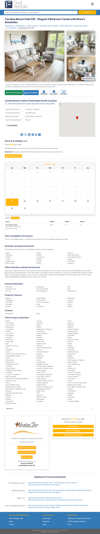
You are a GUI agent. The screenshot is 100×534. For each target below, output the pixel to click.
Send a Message (74, 431)
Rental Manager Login (16, 518)
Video (44, 524)
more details (12, 125)
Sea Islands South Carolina (48, 26)
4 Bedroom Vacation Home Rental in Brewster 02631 (45, 498)
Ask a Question (32, 92)
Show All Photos (87, 78)
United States (20, 26)
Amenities (63, 94)
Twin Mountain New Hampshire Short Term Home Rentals (46, 490)
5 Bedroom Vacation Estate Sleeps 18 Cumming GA (71, 505)
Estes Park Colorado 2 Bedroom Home (40, 483)
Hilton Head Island (80, 26)
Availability (43, 94)
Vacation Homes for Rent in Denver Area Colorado (44, 485)
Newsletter (46, 521)
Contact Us (63, 530)
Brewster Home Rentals (74, 500)
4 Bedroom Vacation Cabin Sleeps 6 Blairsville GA (44, 507)
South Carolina (32, 26)
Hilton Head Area (66, 26)
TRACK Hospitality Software (77, 521)
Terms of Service (52, 530)
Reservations (47, 518)
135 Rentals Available (74, 435)
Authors (11, 524)
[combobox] (41, 12)
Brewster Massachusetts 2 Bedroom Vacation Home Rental (47, 500)
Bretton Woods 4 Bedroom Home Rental (78, 490)
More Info (10, 408)
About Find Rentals (39, 530)
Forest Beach (11, 28)
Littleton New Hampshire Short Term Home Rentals (44, 492)
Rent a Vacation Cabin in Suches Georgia (41, 505)
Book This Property (15, 92)
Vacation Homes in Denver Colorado (65, 483)
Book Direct (74, 426)
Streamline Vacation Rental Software (79, 518)
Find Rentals (9, 26)
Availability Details (14, 156)
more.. (70, 524)
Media (11, 521)
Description (54, 94)
